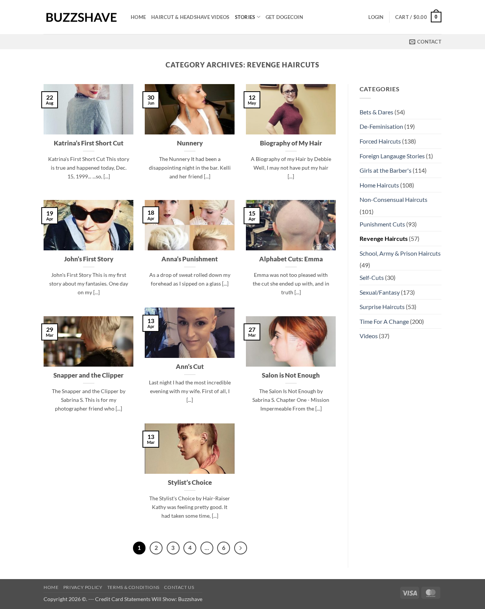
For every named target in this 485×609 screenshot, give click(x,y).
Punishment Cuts (382, 224)
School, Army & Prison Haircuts (400, 253)
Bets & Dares (376, 112)
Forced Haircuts (380, 141)
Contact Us (179, 587)
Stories (245, 17)
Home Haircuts (379, 185)
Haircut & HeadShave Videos (190, 17)
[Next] (240, 548)
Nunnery (190, 143)
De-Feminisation (381, 126)
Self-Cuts (372, 277)
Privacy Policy (83, 587)
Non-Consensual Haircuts (393, 199)
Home (138, 17)
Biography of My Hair (291, 143)
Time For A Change (384, 321)
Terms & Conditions (133, 587)
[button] (375, 17)
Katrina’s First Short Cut (89, 143)
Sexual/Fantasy (380, 292)
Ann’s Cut (190, 366)
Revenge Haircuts (384, 238)
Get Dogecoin (284, 17)
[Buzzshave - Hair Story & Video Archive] (81, 17)
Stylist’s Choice (190, 482)
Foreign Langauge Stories (392, 155)
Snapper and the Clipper (88, 375)
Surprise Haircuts (382, 306)
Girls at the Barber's (385, 170)
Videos (369, 335)
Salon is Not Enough (291, 375)
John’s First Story (88, 259)
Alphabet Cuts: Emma (291, 259)
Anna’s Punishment (189, 259)
